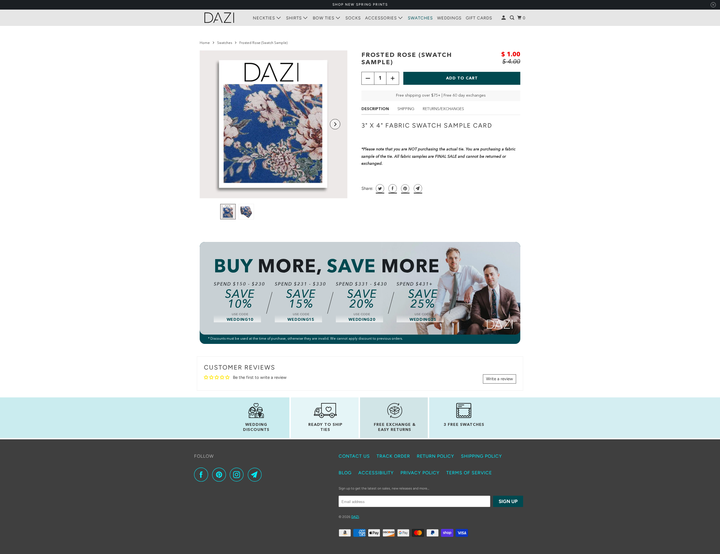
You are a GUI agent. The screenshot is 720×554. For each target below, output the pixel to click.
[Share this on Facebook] (392, 188)
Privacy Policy (420, 472)
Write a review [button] (499, 378)
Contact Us (354, 456)
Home (205, 43)
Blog (345, 472)
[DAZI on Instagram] (238, 475)
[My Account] (504, 18)
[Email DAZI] (256, 475)
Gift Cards (479, 18)
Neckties (264, 18)
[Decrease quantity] (368, 78)
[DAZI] (219, 18)
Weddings (449, 18)
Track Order (393, 456)
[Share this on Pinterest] (405, 188)
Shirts (294, 18)
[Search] (512, 18)
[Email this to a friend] (417, 188)
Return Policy (435, 456)
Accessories (381, 18)
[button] (335, 124)
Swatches (420, 18)
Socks (353, 18)
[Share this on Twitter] (379, 188)
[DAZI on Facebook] (202, 475)
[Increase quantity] (392, 78)
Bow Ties (324, 18)
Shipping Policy (481, 456)
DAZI (355, 517)
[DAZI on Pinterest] (220, 475)
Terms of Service (469, 472)
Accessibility (376, 472)
